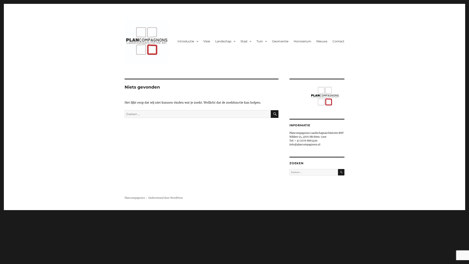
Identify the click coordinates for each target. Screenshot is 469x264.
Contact (338, 41)
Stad (244, 41)
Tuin (259, 41)
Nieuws (321, 41)
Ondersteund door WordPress (165, 197)
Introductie (186, 41)
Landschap (223, 41)
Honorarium (302, 41)
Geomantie (280, 41)
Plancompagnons (135, 197)
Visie (206, 41)
